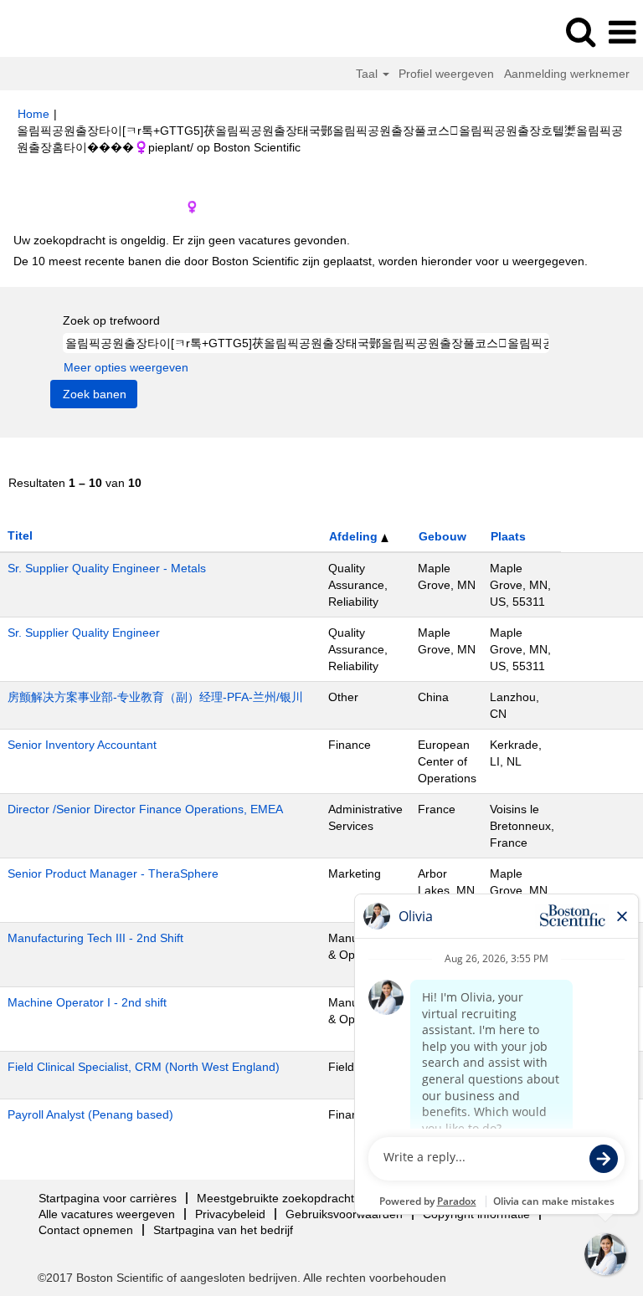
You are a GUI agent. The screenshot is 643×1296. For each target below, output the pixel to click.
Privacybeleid (230, 1214)
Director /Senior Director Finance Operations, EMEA (145, 809)
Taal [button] (368, 73)
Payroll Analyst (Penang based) (90, 1114)
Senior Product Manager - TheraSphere (113, 873)
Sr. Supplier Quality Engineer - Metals (107, 568)
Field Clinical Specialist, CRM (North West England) (144, 1066)
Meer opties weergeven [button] (126, 367)
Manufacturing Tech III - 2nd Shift (95, 938)
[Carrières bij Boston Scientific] (59, 31)
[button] (622, 32)
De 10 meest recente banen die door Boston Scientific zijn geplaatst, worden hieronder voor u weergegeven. (300, 261)
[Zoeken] (580, 31)
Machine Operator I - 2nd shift (87, 1002)
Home (33, 113)
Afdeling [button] (355, 536)
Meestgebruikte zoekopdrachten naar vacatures (323, 1198)
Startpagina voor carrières (108, 1198)
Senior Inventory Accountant (82, 744)
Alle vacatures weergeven (107, 1214)
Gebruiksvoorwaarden (344, 1214)
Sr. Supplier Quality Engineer (84, 632)
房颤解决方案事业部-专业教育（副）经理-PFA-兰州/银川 (155, 697)
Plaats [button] (508, 536)
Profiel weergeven (446, 73)
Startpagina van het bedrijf (223, 1230)
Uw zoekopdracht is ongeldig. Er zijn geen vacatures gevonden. (181, 240)
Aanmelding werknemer (567, 73)
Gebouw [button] (442, 536)
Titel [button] (20, 535)
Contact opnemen (86, 1230)
